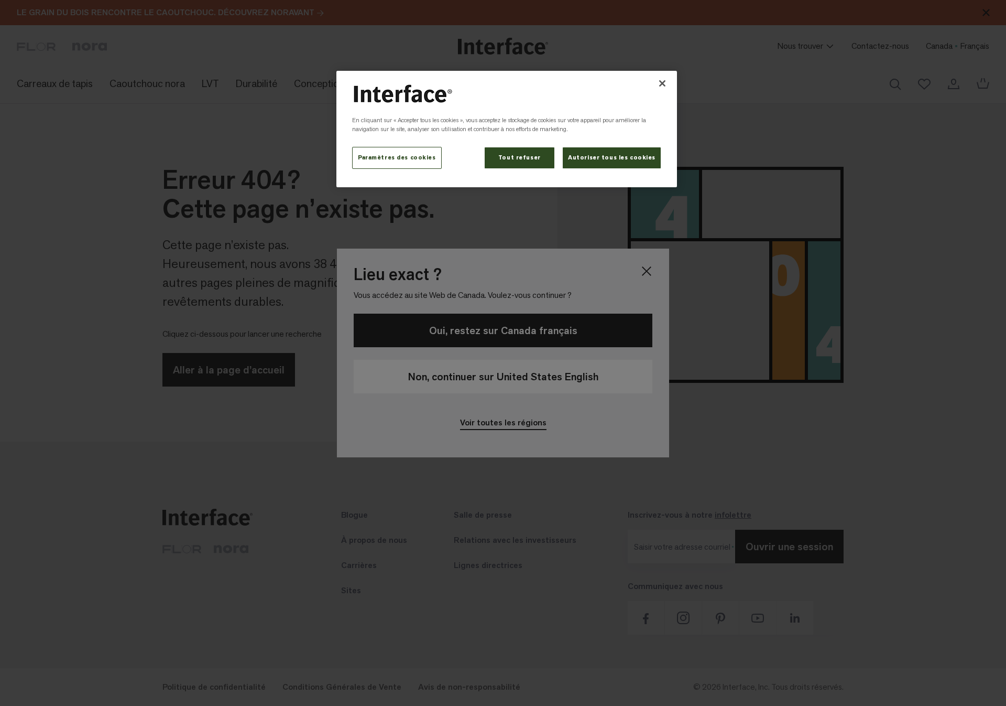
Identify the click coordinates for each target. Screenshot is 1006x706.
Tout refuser (519, 158)
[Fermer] (662, 83)
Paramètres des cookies (397, 158)
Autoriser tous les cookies (611, 158)
